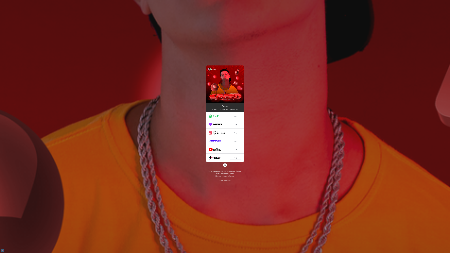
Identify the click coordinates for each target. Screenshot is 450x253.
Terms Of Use (229, 173)
